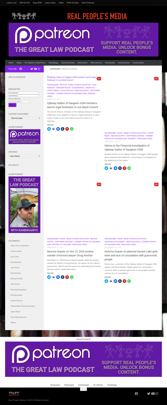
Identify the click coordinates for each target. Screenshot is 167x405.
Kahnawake (110, 63)
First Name (13, 93)
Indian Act (90, 88)
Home (10, 63)
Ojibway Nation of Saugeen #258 (71, 93)
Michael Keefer (17, 279)
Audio (120, 133)
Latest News (50, 3)
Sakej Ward (15, 312)
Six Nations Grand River (35, 63)
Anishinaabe (53, 85)
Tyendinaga (53, 63)
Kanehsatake (138, 63)
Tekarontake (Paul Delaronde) (23, 306)
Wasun (13, 323)
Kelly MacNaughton (18, 290)
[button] (131, 103)
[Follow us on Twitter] (31, 69)
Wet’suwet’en (96, 63)
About (19, 63)
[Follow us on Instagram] (39, 69)
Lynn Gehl (15, 257)
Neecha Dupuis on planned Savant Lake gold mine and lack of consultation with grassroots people (131, 255)
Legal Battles (67, 90)
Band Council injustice (79, 85)
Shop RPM (37, 3)
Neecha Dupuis (82, 90)
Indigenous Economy (115, 242)
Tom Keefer (15, 284)
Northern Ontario (135, 136)
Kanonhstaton (124, 63)
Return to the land (61, 244)
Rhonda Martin (16, 295)
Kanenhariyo (16, 273)
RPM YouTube (73, 3)
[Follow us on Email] (24, 69)
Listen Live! (11, 3)
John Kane (15, 268)
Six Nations (98, 385)
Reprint (91, 93)
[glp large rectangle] (83, 40)
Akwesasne (82, 63)
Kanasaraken (16, 262)
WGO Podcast (88, 3)
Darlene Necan (63, 88)
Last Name (13, 96)
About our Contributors (20, 246)
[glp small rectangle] (24, 143)
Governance (78, 88)
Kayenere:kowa (67, 63)
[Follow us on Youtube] (35, 69)
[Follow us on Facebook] (20, 69)
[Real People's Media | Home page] (70, 16)
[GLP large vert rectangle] (24, 232)
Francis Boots (16, 251)
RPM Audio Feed (145, 139)
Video (61, 3)
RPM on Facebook (17, 77)
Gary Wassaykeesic (18, 317)
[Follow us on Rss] (28, 69)
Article (63, 85)
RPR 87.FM (25, 3)
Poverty (132, 139)
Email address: (15, 99)
